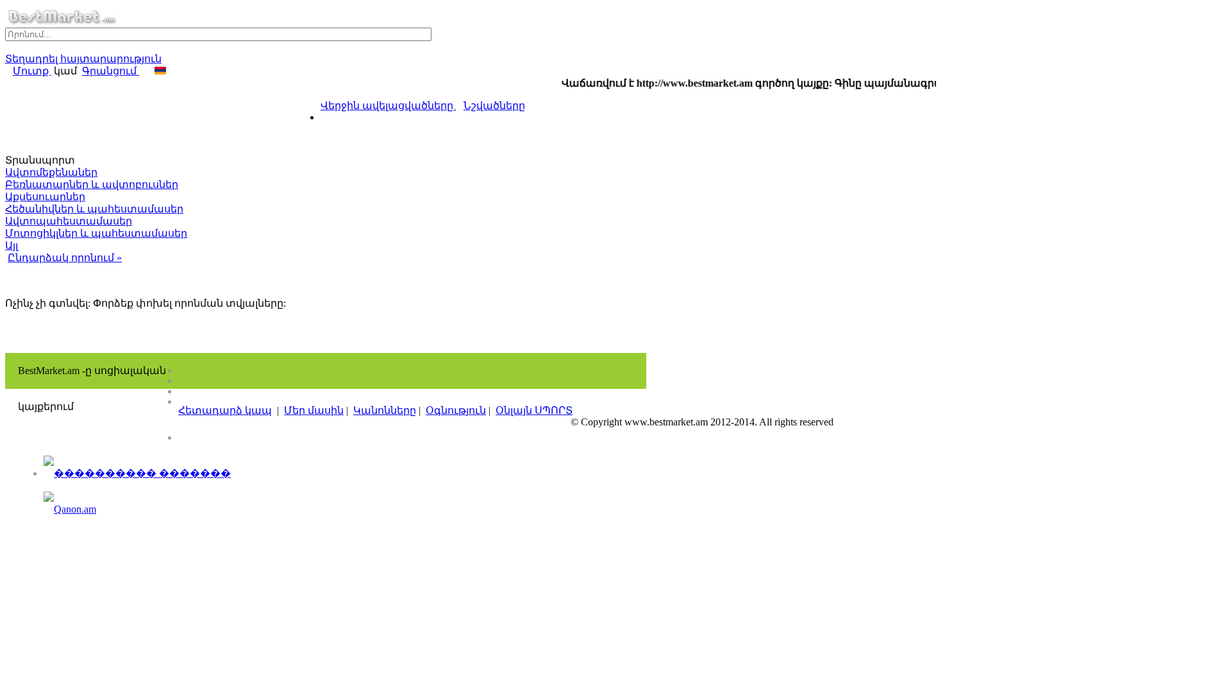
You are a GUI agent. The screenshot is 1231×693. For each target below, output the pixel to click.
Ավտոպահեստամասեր (68, 221)
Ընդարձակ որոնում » (65, 257)
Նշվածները (494, 105)
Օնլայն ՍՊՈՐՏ (534, 410)
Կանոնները (384, 410)
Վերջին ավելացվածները (388, 105)
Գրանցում (110, 70)
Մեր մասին (314, 410)
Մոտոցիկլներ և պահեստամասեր (96, 233)
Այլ (11, 245)
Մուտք (32, 70)
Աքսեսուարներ (45, 196)
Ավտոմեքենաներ (51, 172)
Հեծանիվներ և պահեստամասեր (94, 208)
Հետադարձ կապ (225, 410)
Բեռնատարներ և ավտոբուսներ (91, 184)
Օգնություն (456, 410)
